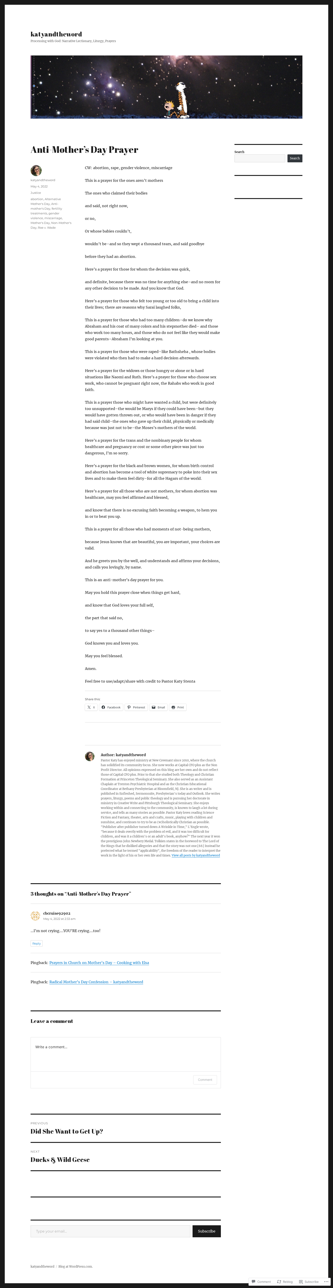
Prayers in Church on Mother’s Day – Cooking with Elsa (99, 962)
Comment (205, 1080)
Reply (36, 943)
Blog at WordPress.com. (75, 1267)
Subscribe (206, 1231)
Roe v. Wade (47, 227)
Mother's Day (40, 223)
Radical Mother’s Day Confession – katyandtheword (96, 982)
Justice (36, 192)
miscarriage (53, 218)
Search (239, 152)
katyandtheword (56, 34)
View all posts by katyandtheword (196, 855)
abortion (37, 199)
